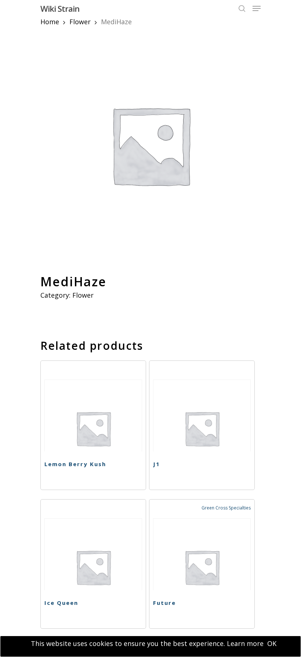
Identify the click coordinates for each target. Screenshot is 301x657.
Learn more (245, 643)
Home (49, 21)
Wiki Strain (59, 8)
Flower (80, 21)
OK (271, 643)
